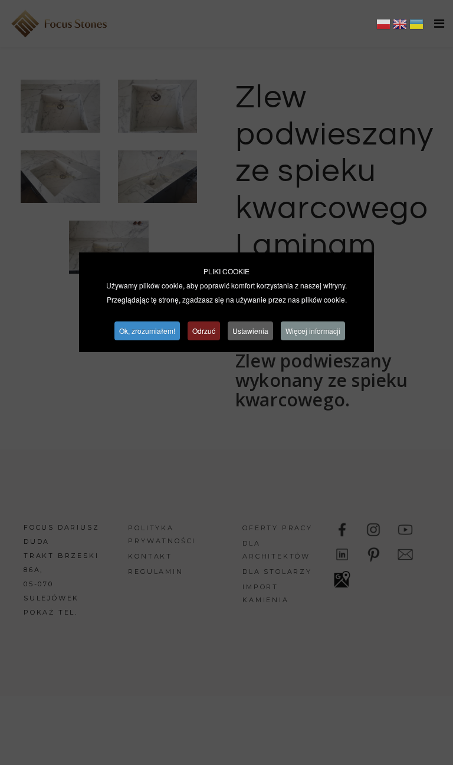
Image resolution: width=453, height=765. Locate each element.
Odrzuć (203, 331)
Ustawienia (250, 331)
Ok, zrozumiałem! (147, 331)
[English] (400, 26)
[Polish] (383, 26)
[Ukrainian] (416, 26)
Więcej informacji (312, 331)
